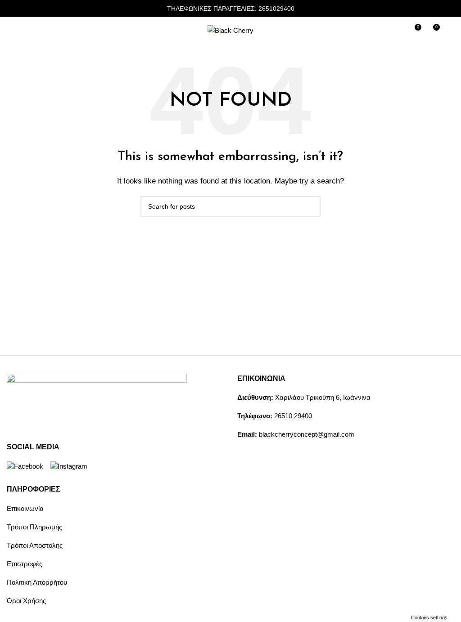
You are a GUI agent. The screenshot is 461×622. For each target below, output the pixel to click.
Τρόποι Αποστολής (35, 545)
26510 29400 (293, 416)
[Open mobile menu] (10, 31)
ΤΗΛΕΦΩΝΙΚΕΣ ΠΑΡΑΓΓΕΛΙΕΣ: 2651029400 (230, 8)
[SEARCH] (310, 206)
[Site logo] (230, 30)
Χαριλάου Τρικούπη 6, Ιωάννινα (323, 397)
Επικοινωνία (25, 508)
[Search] (451, 31)
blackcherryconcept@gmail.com (306, 434)
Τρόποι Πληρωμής (34, 527)
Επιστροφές (24, 564)
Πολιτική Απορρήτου (37, 582)
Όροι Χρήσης (26, 600)
